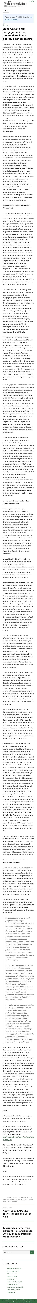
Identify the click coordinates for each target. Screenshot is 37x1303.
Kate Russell (13, 1201)
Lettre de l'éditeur (12, 1284)
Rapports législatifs (13, 1290)
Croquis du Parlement (14, 1282)
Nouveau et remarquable (15, 1287)
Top (35, 1300)
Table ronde (11, 1292)
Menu (6, 11)
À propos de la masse (14, 1268)
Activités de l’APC (13, 1271)
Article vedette (23, 1197)
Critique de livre (12, 1279)
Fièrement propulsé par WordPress (22, 1302)
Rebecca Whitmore (16, 1199)
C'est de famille (12, 1276)
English (31, 1)
